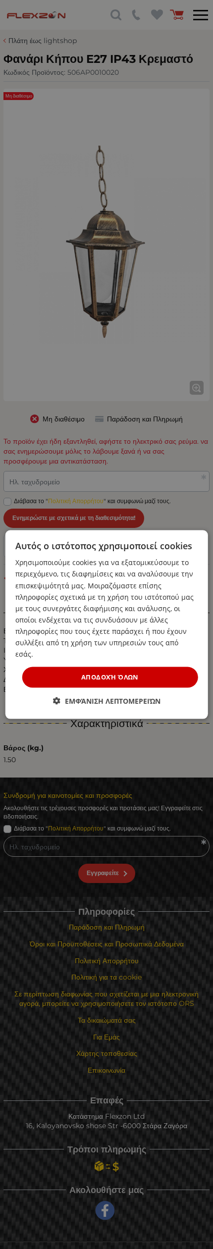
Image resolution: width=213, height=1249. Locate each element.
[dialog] (106, 624)
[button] (106, 700)
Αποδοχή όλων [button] (110, 677)
